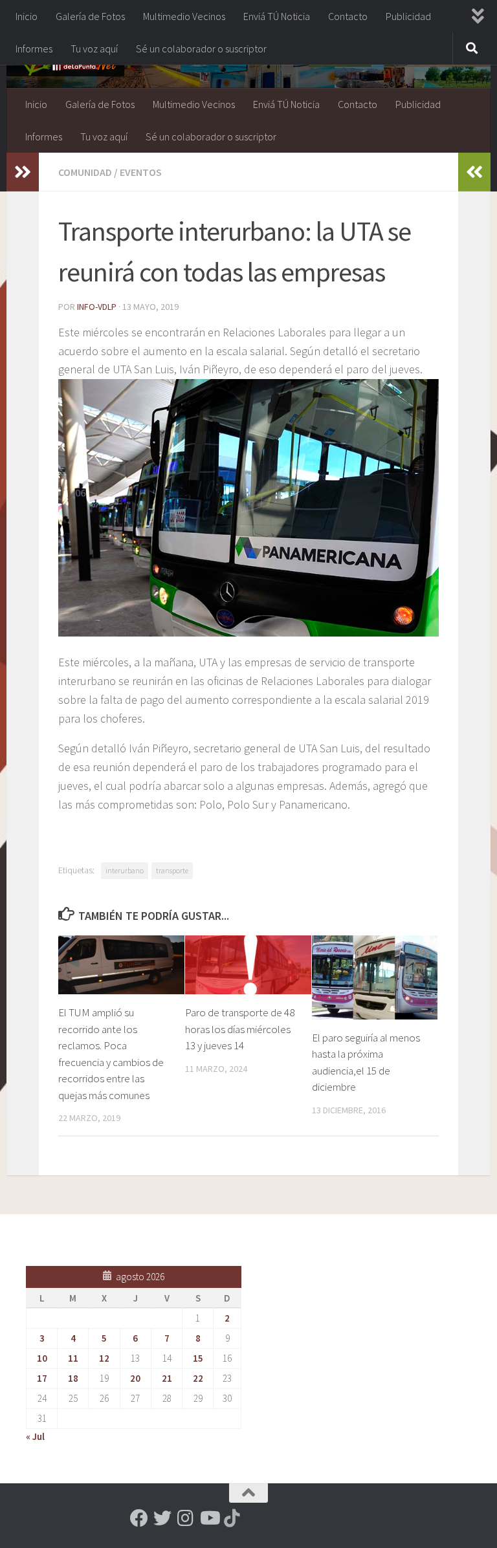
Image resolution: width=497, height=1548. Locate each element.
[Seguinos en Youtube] (209, 1518)
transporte (172, 870)
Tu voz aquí (94, 48)
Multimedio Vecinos (184, 16)
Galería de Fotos (90, 16)
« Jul (35, 1436)
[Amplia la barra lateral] (22, 172)
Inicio (27, 16)
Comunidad (85, 172)
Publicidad (408, 16)
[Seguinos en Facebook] (139, 1518)
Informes (34, 48)
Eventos (141, 172)
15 (198, 1358)
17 (42, 1378)
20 (135, 1378)
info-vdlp (96, 306)
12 (104, 1358)
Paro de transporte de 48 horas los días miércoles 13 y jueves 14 (239, 1028)
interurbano (124, 870)
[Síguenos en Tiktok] (232, 1518)
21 (167, 1378)
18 (73, 1378)
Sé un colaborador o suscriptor (201, 48)
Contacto (348, 16)
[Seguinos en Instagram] (186, 1518)
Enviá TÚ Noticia (276, 16)
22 (198, 1378)
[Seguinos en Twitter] (162, 1518)
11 (73, 1358)
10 (42, 1358)
